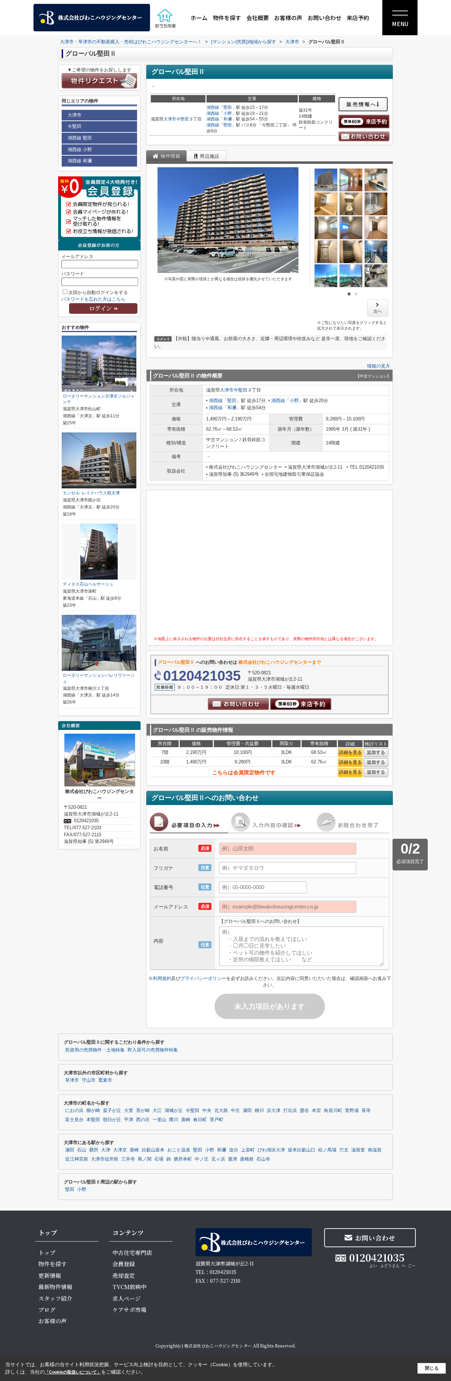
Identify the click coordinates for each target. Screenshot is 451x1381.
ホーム (199, 17)
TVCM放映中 (129, 1287)
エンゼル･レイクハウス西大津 (91, 492)
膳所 (93, 1150)
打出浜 (290, 1110)
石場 (158, 1159)
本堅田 (93, 1119)
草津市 (72, 1080)
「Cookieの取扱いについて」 (73, 1372)
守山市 (88, 1080)
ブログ (46, 1310)
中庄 (235, 1110)
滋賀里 (358, 1150)
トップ (46, 1253)
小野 (227, 113)
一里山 (159, 1119)
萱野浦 (352, 1110)
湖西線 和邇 (80, 160)
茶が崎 (143, 1110)
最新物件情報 (55, 1287)
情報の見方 (378, 366)
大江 (157, 1110)
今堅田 (182, 119)
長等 (366, 1110)
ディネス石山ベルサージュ (88, 584)
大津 (105, 1150)
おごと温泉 (178, 1150)
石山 (81, 1150)
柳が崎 (93, 1110)
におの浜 (74, 1110)
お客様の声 (288, 17)
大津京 (120, 1150)
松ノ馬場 (327, 1150)
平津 (128, 1119)
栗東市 (105, 1080)
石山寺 (263, 1159)
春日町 (200, 1119)
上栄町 (248, 1150)
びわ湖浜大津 (271, 1150)
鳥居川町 (333, 1110)
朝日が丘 (112, 1119)
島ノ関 (145, 1159)
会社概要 (257, 17)
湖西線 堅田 (80, 137)
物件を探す (227, 17)
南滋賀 (375, 1150)
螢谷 (304, 1110)
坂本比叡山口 (301, 1150)
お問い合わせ (324, 17)
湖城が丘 (174, 1110)
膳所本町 (183, 1159)
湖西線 (212, 107)
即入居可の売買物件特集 (153, 1050)
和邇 (227, 119)
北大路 (221, 1110)
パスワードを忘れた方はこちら (93, 299)
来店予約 (358, 17)
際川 (173, 1119)
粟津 (232, 1159)
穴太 (343, 1150)
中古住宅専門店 (132, 1253)
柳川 (259, 1110)
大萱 (128, 1110)
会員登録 (123, 1264)
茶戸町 (216, 1119)
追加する (376, 752)
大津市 (169, 119)
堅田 (227, 107)
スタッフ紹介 (55, 1298)
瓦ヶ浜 (218, 1159)
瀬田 (247, 1110)
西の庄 (143, 1119)
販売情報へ (362, 104)
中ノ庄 (202, 1159)
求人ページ (126, 1298)
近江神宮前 (76, 1159)
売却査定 (123, 1275)
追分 (233, 1150)
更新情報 (49, 1275)
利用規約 (162, 978)
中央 (206, 1110)
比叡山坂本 (153, 1150)
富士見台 (74, 1119)
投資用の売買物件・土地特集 (95, 1050)
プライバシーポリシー (203, 978)
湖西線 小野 (80, 149)
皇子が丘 (112, 1110)
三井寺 (128, 1159)
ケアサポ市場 (129, 1310)
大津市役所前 (104, 1159)
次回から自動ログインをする (98, 292)
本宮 (316, 1110)
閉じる (432, 1368)
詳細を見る (350, 752)
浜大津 (273, 1110)
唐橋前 (247, 1159)
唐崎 (185, 1119)
